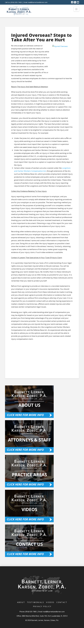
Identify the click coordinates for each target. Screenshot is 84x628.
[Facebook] (72, 2)
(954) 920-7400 (16, 2)
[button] (76, 9)
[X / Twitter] (75, 2)
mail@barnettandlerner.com (37, 2)
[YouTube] (78, 2)
